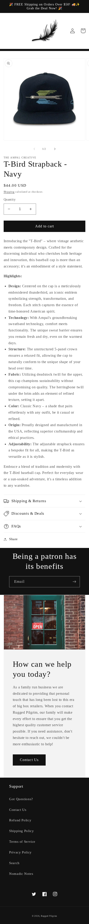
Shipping (9, 192)
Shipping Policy (21, 831)
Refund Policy (20, 820)
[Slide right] (55, 149)
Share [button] (13, 539)
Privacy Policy (20, 852)
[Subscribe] (74, 581)
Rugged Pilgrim (49, 916)
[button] (45, 501)
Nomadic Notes (21, 874)
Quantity (10, 199)
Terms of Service (22, 841)
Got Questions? (21, 799)
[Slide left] (34, 149)
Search (14, 863)
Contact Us (29, 760)
